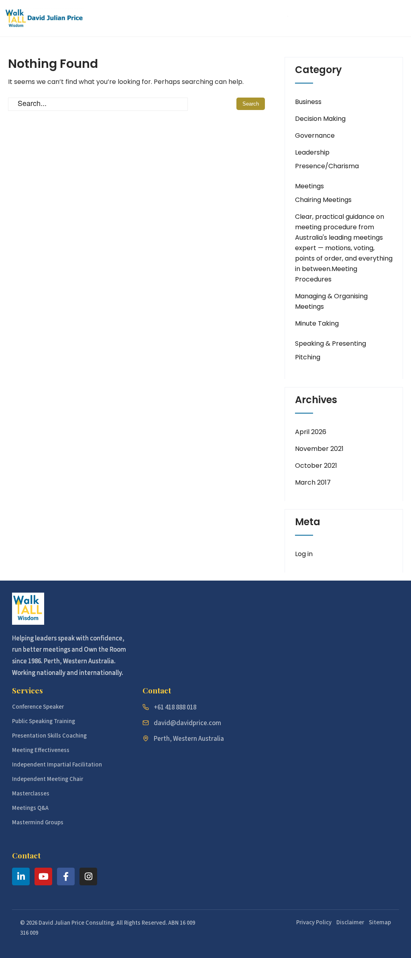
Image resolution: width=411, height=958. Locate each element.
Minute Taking (317, 323)
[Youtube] (43, 876)
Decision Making (320, 118)
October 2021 (316, 465)
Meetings (309, 186)
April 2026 (310, 431)
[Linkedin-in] (21, 876)
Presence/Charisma (327, 166)
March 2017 (313, 482)
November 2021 (319, 448)
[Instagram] (88, 876)
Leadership (312, 152)
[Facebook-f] (66, 876)
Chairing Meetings (323, 199)
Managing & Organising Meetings (331, 301)
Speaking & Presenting (330, 343)
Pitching (307, 357)
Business (308, 101)
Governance (315, 135)
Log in (304, 553)
